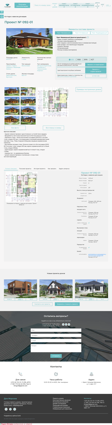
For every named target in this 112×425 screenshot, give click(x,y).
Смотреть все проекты (42, 304)
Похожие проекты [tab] (25, 168)
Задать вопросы (64, 168)
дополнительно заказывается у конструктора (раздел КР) (97, 255)
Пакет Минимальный (64, 5)
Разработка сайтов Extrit (12, 416)
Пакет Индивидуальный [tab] (99, 33)
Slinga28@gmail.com (20, 386)
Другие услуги (97, 5)
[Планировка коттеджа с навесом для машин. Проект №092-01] (53, 102)
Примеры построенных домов (89, 89)
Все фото (15, 128)
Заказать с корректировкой (95, 70)
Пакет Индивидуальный (88, 5)
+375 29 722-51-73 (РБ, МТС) (51, 324)
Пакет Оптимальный (75, 5)
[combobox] (108, 5)
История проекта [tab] (39, 168)
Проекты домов (54, 5)
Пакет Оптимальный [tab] (81, 33)
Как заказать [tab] (52, 168)
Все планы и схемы (53, 128)
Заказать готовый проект (95, 64)
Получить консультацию (22, 5)
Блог (102, 5)
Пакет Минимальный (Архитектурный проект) (71, 37)
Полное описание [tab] (11, 168)
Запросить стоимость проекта (67, 304)
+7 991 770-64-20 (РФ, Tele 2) (50, 325)
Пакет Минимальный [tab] (63, 33)
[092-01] (29, 41)
